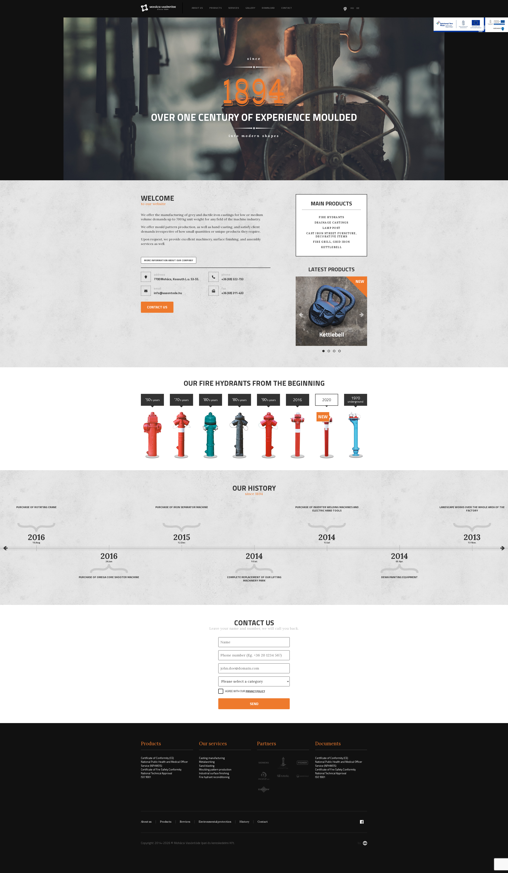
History (244, 821)
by (359, 842)
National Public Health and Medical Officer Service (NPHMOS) (164, 763)
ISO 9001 (146, 777)
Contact (286, 8)
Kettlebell (331, 247)
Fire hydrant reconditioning (214, 777)
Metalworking (207, 762)
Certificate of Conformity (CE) (157, 758)
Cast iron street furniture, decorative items (331, 235)
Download (268, 8)
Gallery (250, 8)
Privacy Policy (255, 691)
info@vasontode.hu (168, 293)
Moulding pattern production (215, 769)
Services (233, 8)
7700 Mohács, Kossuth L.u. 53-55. (176, 279)
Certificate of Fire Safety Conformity (161, 769)
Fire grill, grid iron (331, 242)
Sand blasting (207, 766)
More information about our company (168, 260)
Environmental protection (215, 821)
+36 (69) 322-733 (232, 279)
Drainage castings (331, 222)
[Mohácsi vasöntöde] (158, 7)
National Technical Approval (156, 773)
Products (215, 8)
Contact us (157, 307)
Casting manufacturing (212, 758)
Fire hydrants (331, 217)
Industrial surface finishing (214, 773)
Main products (331, 203)
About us (197, 8)
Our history (254, 489)
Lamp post (331, 228)
